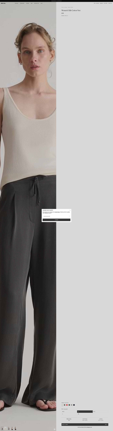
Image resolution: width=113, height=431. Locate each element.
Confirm (56, 219)
